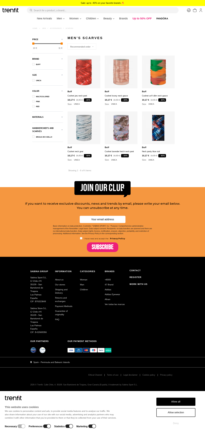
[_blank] (42, 350)
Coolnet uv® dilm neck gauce (155, 96)
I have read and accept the (104, 238)
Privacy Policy (117, 238)
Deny (176, 423)
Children (84, 289)
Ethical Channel (95, 375)
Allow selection (176, 412)
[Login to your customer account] (201, 10)
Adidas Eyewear (112, 294)
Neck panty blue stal (151, 151)
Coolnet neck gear (75, 151)
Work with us (138, 284)
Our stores (60, 284)
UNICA (77, 104)
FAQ (57, 319)
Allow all (175, 401)
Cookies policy (148, 375)
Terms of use (112, 375)
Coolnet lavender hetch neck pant (119, 151)
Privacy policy (166, 375)
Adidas (108, 289)
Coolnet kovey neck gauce (116, 96)
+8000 (108, 279)
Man (82, 284)
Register (135, 277)
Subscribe (102, 247)
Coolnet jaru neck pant (77, 96)
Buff (70, 91)
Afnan (107, 299)
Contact (135, 270)
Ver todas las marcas (115, 304)
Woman (83, 279)
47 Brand (109, 284)
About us (59, 279)
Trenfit (40, 385)
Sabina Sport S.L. (130, 385)
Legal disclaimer (130, 375)
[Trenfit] (10, 10)
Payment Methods (63, 306)
